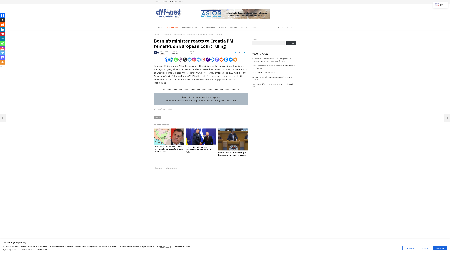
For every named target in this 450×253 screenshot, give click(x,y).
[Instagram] (194, 60)
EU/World (222, 27)
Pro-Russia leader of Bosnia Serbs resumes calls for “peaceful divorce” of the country (168, 149)
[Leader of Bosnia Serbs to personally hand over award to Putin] (201, 130)
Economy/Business (208, 27)
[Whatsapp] (176, 60)
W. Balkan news (172, 27)
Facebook (158, 2)
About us (244, 27)
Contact (254, 27)
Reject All (425, 248)
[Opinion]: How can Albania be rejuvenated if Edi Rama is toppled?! (272, 78)
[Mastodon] (217, 60)
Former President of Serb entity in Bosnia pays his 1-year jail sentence (232, 153)
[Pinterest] (2, 34)
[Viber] (180, 60)
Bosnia (157, 117)
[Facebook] (167, 60)
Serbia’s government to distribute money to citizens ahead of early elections (273, 67)
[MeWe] (2, 38)
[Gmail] (203, 60)
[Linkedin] (171, 60)
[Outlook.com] (212, 60)
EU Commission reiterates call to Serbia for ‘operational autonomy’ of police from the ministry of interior (271, 60)
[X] (185, 60)
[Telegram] (199, 60)
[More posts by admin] (156, 52)
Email (181, 2)
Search (254, 40)
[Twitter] (190, 60)
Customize (410, 248)
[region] (225, 246)
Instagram (173, 2)
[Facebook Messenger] (226, 60)
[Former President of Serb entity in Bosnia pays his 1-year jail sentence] (233, 130)
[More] (235, 60)
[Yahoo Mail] (208, 60)
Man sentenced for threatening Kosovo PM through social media (272, 85)
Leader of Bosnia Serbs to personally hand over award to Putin (198, 149)
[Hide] (1, 67)
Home (160, 27)
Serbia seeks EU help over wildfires (264, 72)
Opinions (233, 27)
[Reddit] (221, 60)
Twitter (165, 2)
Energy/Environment (189, 27)
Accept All (440, 248)
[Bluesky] (231, 60)
